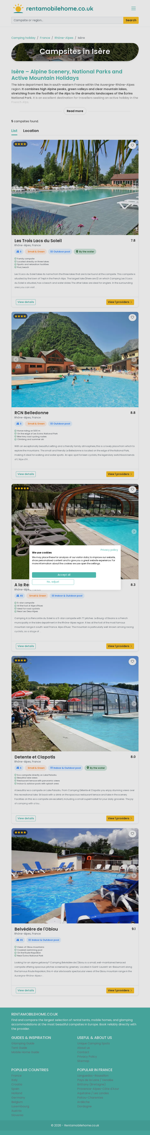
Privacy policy (109, 550)
